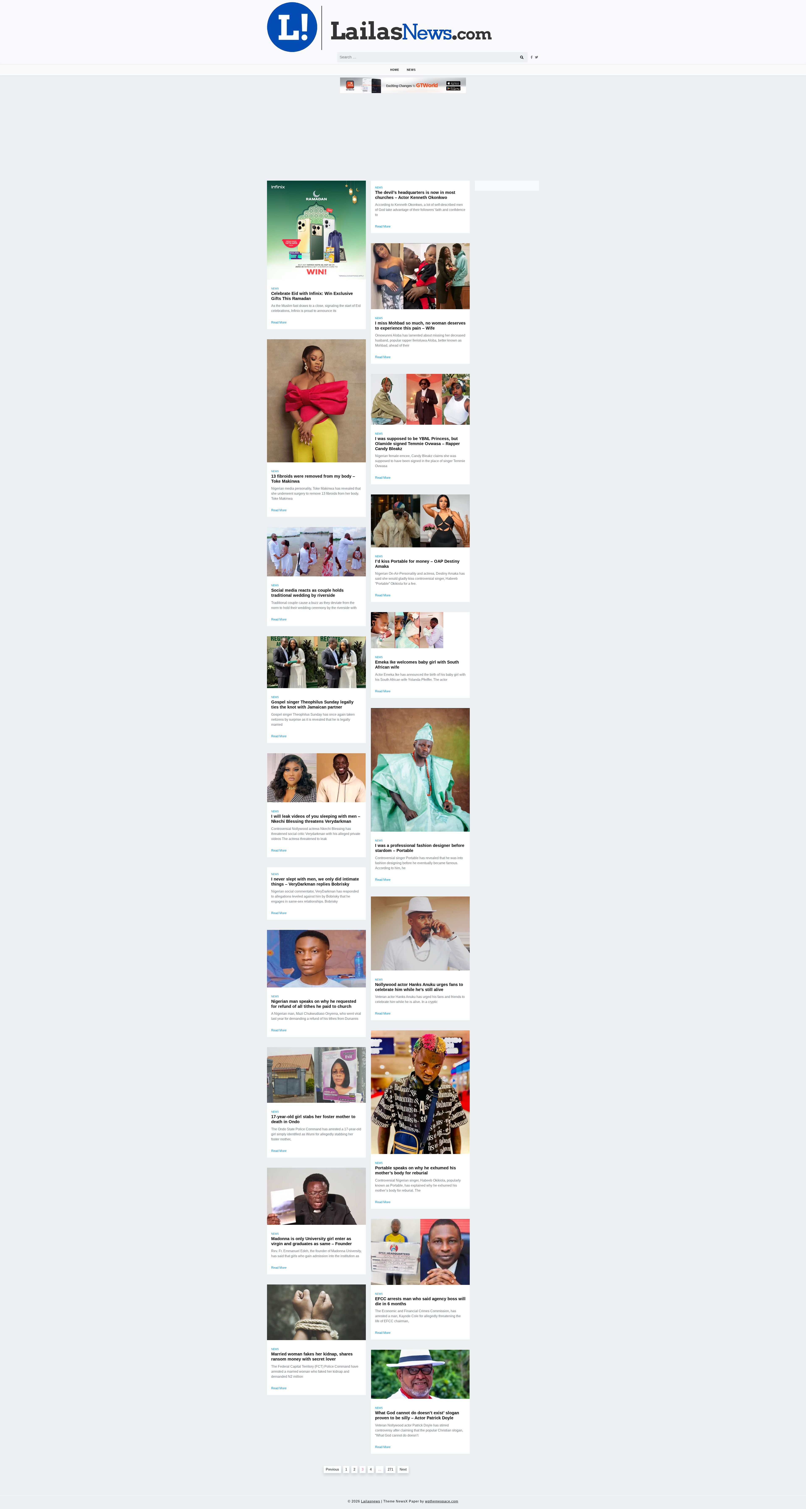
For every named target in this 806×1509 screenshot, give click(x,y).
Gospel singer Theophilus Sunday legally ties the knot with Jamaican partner (312, 704)
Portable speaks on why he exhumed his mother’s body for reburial (415, 1170)
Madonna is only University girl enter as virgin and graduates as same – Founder (311, 1241)
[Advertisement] (403, 131)
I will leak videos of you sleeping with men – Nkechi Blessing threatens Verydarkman (315, 819)
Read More (279, 322)
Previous (332, 1469)
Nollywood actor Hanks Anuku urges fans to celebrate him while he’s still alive (419, 987)
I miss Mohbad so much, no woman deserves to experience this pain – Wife (420, 325)
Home (394, 69)
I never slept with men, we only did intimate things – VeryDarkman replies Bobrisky (315, 881)
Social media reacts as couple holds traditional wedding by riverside (307, 593)
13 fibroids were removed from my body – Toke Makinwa (313, 479)
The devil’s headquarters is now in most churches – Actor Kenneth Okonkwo (415, 195)
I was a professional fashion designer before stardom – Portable (419, 848)
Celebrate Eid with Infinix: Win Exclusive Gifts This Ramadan (312, 296)
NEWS (411, 69)
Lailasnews (370, 1501)
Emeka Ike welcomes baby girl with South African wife (417, 664)
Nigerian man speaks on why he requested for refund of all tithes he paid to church (313, 1004)
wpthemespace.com (441, 1501)
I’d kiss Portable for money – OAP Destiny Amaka (417, 564)
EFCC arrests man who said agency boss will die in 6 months (420, 1301)
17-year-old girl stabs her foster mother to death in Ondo (313, 1119)
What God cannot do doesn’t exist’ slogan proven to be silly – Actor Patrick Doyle (417, 1415)
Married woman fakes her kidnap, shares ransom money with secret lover (312, 1356)
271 (390, 1469)
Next (403, 1469)
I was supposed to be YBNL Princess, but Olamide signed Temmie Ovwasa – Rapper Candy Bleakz (417, 443)
